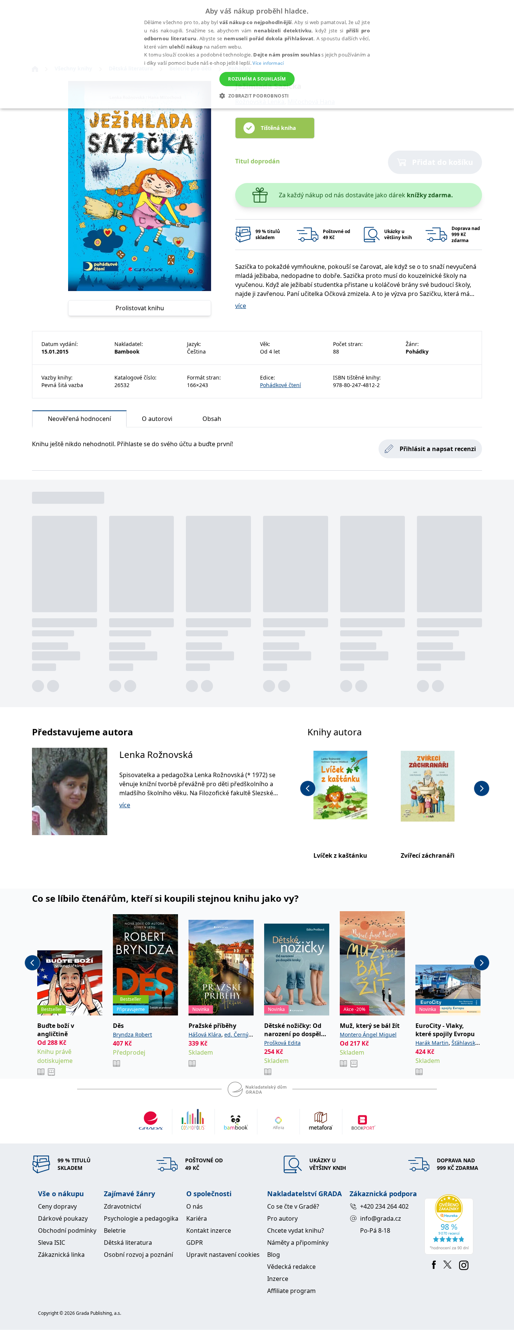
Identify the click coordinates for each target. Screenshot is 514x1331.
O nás (194, 1206)
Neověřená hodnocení (79, 419)
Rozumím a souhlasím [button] (257, 79)
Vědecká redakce (291, 1266)
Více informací (268, 63)
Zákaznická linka (61, 1254)
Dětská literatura (128, 1242)
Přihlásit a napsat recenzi (438, 449)
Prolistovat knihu (140, 308)
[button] (257, 95)
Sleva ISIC (51, 1242)
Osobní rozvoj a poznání (138, 1254)
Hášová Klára (205, 1034)
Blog (273, 1254)
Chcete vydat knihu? (295, 1230)
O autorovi (157, 419)
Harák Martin (432, 1042)
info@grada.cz (380, 1218)
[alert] (257, 54)
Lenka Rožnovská (156, 754)
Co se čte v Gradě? (293, 1206)
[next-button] (482, 788)
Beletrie (115, 1230)
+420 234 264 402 (384, 1206)
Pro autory (282, 1218)
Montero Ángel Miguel (368, 1034)
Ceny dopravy (57, 1206)
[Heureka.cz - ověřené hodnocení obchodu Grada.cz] (450, 1224)
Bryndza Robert (132, 1034)
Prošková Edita (282, 1042)
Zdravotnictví (122, 1206)
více (240, 306)
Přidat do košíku (442, 162)
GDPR (194, 1242)
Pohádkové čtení (280, 385)
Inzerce (277, 1279)
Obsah (211, 419)
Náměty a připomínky (297, 1242)
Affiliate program (291, 1291)
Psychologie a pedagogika (141, 1218)
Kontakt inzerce (208, 1230)
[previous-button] (308, 788)
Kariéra (196, 1218)
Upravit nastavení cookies (223, 1254)
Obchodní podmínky (67, 1230)
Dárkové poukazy (63, 1218)
